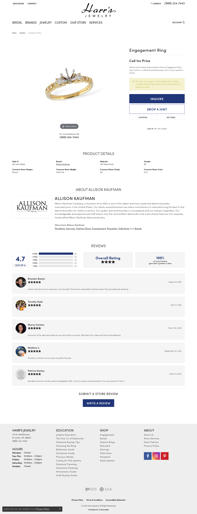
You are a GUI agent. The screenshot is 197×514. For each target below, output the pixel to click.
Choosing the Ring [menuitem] (66, 445)
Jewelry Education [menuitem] (66, 434)
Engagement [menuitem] (107, 434)
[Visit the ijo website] (91, 489)
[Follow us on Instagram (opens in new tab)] (156, 456)
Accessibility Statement (115, 500)
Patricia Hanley (36, 370)
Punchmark (104, 510)
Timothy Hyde (35, 301)
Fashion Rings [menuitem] (107, 442)
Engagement (99, 228)
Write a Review (98, 403)
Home (14, 33)
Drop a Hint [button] (157, 109)
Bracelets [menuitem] (105, 445)
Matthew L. (34, 347)
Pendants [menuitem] (105, 456)
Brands (31, 22)
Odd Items (123, 228)
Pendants (60, 228)
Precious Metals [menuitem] (65, 456)
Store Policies (151, 442)
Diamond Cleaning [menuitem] (66, 464)
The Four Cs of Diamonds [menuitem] (70, 438)
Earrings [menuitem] (104, 449)
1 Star (35, 266)
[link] (31, 3)
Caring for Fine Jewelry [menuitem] (68, 460)
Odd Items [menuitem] (106, 453)
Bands (138, 228)
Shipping (143, 117)
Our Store (78, 22)
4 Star (35, 256)
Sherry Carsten (36, 324)
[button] (18, 3)
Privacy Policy (151, 445)
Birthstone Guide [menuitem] (65, 449)
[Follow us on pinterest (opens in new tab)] (165, 456)
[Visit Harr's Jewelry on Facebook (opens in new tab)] (148, 456)
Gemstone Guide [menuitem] (65, 453)
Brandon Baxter (36, 278)
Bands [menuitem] (103, 438)
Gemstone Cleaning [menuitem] (67, 467)
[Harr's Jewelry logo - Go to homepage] (98, 10)
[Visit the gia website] (106, 489)
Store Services (151, 438)
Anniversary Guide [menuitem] (66, 471)
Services (95, 22)
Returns (171, 117)
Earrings (70, 228)
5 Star (35, 253)
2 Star (35, 263)
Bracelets (112, 228)
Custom (61, 22)
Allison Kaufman (63, 164)
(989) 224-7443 (69, 137)
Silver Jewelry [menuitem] (107, 460)
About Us (149, 434)
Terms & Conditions (94, 500)
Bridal (17, 22)
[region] (69, 84)
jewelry (22, 33)
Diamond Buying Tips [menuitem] (68, 442)
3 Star (35, 260)
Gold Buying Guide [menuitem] (66, 475)
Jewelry (46, 22)
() (75, 253)
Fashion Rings (83, 228)
